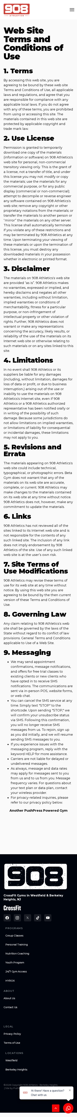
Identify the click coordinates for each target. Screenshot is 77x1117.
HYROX (10, 980)
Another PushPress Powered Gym (38, 811)
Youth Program (14, 962)
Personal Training (16, 944)
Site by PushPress (14, 1088)
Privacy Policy (12, 1033)
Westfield (11, 1060)
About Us (9, 998)
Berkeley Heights (16, 1069)
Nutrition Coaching (17, 953)
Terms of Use (12, 1042)
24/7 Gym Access (16, 971)
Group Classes (14, 935)
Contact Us (10, 1007)
